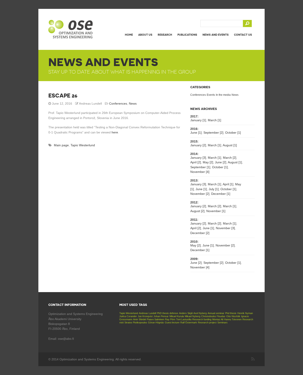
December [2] (199, 233)
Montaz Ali (217, 319)
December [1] (220, 193)
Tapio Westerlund (83, 145)
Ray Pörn (170, 319)
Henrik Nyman (245, 313)
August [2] (197, 211)
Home (129, 34)
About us (145, 34)
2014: (194, 154)
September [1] (200, 167)
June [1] (196, 132)
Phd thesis (230, 313)
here (115, 132)
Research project (207, 322)
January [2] (198, 145)
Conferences (118, 103)
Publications (187, 34)
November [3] (225, 228)
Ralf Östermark (188, 322)
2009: (194, 259)
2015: (194, 141)
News (133, 103)
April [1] (228, 184)
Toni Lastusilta (183, 319)
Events (211, 94)
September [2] (213, 132)
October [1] (233, 132)
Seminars (222, 322)
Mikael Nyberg (192, 316)
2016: (194, 129)
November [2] (199, 193)
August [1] (230, 145)
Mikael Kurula (176, 316)
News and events (216, 34)
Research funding (201, 319)
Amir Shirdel (139, 319)
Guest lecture (172, 322)
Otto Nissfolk (233, 316)
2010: (194, 241)
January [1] (198, 120)
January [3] (198, 157)
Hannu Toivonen (233, 319)
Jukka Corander (128, 316)
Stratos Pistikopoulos (135, 322)
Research (165, 34)
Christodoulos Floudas (213, 316)
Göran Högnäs (156, 322)
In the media (223, 94)
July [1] (214, 189)
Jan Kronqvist (145, 316)
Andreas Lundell (147, 313)
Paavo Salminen (155, 319)
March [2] (229, 157)
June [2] (220, 162)
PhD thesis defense (167, 313)
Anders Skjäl (186, 313)
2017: (194, 116)
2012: (194, 202)
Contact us (243, 34)
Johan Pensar (161, 316)
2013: (194, 180)
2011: (194, 219)
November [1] (215, 211)
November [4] (199, 172)
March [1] (214, 120)
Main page (61, 145)
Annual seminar (216, 313)
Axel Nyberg (200, 313)
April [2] (195, 162)
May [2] (208, 162)
